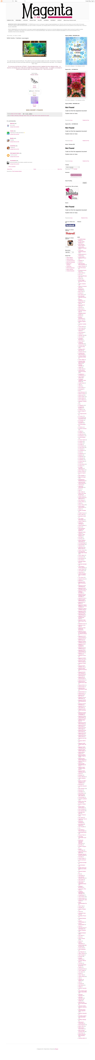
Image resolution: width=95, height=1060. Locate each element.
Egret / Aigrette (81, 475)
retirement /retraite (82, 871)
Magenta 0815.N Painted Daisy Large (82, 682)
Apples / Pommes (81, 266)
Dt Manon (80, 455)
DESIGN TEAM (33, 20)
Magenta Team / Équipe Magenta (81, 759)
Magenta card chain (82, 738)
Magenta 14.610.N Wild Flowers (82, 698)
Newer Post (9, 169)
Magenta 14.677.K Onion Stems (82, 707)
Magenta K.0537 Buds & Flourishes (82, 583)
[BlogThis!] (27, 114)
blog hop (80, 307)
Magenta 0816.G (81, 685)
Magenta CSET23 (82, 740)
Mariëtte (12, 138)
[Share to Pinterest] (31, 114)
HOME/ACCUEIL (10, 20)
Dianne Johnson (69, 269)
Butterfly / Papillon (82, 321)
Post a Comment (12, 166)
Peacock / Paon (81, 835)
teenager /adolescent (80, 959)
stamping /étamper (82, 932)
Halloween (80, 546)
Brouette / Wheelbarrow (81, 318)
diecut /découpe (81, 392)
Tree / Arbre (80, 971)
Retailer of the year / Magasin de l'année (82, 868)
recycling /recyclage (82, 862)
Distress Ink (80, 395)
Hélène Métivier (69, 257)
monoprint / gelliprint (82, 798)
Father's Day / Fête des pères (82, 494)
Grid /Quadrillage (81, 543)
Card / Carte (80, 328)
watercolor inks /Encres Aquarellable (82, 1003)
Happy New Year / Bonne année (82, 548)
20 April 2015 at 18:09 (14, 164)
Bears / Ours (80, 291)
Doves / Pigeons (81, 399)
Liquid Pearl (80, 572)
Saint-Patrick (80, 875)
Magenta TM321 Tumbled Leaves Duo (81, 768)
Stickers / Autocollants (80, 943)
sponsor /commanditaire (81, 921)
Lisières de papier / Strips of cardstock (82, 574)
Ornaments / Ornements (80, 822)
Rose (79, 873)
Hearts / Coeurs (81, 550)
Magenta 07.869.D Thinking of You (82, 642)
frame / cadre (81, 514)
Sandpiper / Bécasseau (80, 887)
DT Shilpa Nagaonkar (80, 468)
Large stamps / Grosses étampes (81, 567)
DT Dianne (80, 427)
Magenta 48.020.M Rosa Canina (82, 731)
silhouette (80, 907)
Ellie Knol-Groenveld (70, 262)
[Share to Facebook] (30, 114)
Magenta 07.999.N (82, 663)
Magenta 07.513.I (81, 623)
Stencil (79, 937)
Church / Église (81, 359)
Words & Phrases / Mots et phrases (82, 1035)
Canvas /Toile (81, 326)
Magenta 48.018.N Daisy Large (82, 728)
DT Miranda (80, 458)
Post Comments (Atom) (17, 171)
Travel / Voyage (81, 970)
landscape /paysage (82, 564)
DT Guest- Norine (81, 439)
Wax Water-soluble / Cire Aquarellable (82, 1016)
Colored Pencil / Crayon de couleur (82, 371)
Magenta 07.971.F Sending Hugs (82, 648)
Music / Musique (81, 809)
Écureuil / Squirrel (82, 472)
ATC (79, 274)
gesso (79, 526)
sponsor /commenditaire (81, 924)
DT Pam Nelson (81, 464)
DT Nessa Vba (81, 461)
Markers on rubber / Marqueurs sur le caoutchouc (82, 782)
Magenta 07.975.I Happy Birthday (81, 651)
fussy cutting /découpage (80, 519)
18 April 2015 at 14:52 (14, 149)
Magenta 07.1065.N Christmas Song (82, 609)
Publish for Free (86, 120)
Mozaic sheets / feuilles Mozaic (81, 807)
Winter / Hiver (81, 1026)
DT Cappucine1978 (82, 413)
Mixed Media (81, 793)
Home (35, 169)
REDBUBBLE (18, 20)
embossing (80, 484)
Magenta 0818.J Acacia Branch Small (82, 689)
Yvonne (11, 130)
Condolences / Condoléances (81, 375)
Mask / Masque (81, 788)
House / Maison (81, 555)
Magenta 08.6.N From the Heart (81, 678)
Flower (79, 503)
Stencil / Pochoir (37, 115)
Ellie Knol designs (82, 477)
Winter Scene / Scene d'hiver (81, 1028)
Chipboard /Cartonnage (80, 343)
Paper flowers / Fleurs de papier (81, 830)
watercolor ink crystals (45, 115)
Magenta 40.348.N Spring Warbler (82, 717)
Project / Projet (81, 858)
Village (79, 986)
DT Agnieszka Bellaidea (81, 407)
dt (78, 403)
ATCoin (79, 278)
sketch (79, 911)
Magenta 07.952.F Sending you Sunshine (82, 645)
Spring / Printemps (82, 930)
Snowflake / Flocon (82, 915)
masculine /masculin (82, 786)
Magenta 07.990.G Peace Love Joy (82, 659)
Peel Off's (80, 844)
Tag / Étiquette (81, 951)
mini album (80, 791)
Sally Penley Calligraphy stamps (82, 883)
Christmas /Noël (81, 346)
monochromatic (81, 797)
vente (79, 982)
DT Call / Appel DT (82, 411)
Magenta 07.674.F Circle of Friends (82, 637)
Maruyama (80, 784)
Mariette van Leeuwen (68, 264)
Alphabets (80, 260)
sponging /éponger (82, 918)
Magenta (80, 580)
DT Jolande (80, 449)
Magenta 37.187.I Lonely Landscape (82, 709)
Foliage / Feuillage (82, 510)
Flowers (80, 508)
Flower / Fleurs (26, 115)
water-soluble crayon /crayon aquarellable (82, 991)
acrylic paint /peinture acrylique (82, 251)
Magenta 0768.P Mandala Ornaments (82, 669)
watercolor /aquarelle (80, 995)
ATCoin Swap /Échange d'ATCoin (82, 281)
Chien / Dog (80, 341)
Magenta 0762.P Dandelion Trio (81, 666)
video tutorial (81, 985)
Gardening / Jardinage (80, 523)
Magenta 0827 (81, 693)
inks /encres (80, 556)
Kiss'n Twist (80, 559)
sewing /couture (81, 898)
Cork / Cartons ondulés (81, 377)
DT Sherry (80, 465)
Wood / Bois (80, 1033)
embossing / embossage (18, 115)
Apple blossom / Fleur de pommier (82, 264)
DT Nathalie (80, 459)
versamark (80, 983)
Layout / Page (81, 569)
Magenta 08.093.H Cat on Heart (82, 675)
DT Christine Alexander (80, 422)
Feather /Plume (81, 496)
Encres (79, 488)
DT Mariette (80, 456)
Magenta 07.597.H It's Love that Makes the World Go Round (82, 632)
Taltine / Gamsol (81, 953)
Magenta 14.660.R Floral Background (82, 701)
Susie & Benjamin (82, 949)
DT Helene (80, 441)
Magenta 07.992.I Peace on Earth (81, 661)
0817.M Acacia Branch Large (81, 245)
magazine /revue (81, 579)
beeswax (80, 293)
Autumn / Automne (82, 283)
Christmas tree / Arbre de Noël (81, 354)
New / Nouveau (81, 810)
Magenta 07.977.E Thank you (82, 653)
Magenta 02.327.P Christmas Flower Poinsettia (82, 595)
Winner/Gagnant (81, 1024)
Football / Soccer (81, 513)
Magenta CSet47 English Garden (81, 750)
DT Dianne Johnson (82, 428)
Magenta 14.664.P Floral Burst (82, 704)
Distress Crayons (81, 393)
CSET (79, 384)
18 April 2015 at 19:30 (14, 156)
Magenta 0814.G (81, 680)
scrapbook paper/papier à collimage (81, 892)
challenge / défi (81, 335)
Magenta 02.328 (81, 598)
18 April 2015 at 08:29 (14, 126)
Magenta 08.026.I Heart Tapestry (81, 673)
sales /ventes (81, 879)
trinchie (79, 973)
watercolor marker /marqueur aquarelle (82, 1006)
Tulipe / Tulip (81, 974)
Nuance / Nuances (82, 814)
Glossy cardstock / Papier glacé (82, 541)
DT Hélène (80, 442)
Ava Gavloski (13, 160)
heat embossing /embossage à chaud (82, 552)
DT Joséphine (81, 450)
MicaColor (80, 790)
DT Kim (79, 452)
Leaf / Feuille (32, 115)
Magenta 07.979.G (82, 655)
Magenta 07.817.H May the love (82, 639)
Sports (79, 926)
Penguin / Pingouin (82, 846)
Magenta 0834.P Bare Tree (81, 695)
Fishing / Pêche (81, 501)
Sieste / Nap (80, 906)
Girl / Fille (80, 537)
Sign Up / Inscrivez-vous (76, 174)
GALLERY (40, 20)
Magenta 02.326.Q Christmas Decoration (82, 592)
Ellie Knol (12, 123)
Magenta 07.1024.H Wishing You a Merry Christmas (82, 606)
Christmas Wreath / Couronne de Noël (82, 356)
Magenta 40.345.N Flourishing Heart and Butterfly (82, 713)
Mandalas (80, 775)
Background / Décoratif (81, 289)
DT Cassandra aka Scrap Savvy (82, 418)
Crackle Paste (81, 383)
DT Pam (80, 462)
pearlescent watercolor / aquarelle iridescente (80, 842)
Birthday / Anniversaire (80, 300)
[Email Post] (23, 113)
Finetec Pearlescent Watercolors (82, 498)
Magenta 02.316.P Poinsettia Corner (82, 589)
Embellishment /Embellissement (81, 480)
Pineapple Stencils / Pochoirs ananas (82, 855)
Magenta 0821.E (81, 691)
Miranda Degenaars (70, 267)
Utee (79, 978)
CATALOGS (25, 20)
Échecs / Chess (81, 471)
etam (79, 490)
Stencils (80, 941)
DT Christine (80, 420)
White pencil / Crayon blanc (81, 1023)
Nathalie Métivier (69, 259)
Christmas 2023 (81, 351)
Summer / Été (81, 947)
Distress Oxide (81, 396)
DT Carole (80, 416)
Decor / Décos (81, 387)
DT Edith (80, 431)
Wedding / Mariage (82, 1019)
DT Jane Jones (81, 447)
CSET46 (80, 386)
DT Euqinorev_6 (81, 435)
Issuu (71, 120)
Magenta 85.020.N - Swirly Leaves (82, 736)
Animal (79, 262)
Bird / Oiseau (81, 294)
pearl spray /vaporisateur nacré (82, 837)
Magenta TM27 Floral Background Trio (82, 764)
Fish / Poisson (81, 500)
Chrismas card (81, 345)
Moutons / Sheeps (82, 804)
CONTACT (59, 20)
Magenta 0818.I (81, 686)
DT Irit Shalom (81, 446)
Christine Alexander (70, 270)
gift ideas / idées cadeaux (81, 535)
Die (79, 390)
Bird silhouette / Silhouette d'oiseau (82, 297)
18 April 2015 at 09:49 (14, 134)
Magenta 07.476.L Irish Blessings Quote (82, 617)
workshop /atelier (81, 1038)
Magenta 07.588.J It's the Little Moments (82, 629)
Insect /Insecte (81, 558)
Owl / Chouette (81, 826)
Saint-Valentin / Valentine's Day (81, 877)
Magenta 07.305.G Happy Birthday (82, 612)
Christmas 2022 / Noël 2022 (81, 350)
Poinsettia (80, 856)
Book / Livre (80, 309)
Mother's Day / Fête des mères (82, 802)
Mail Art (79, 773)
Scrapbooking (81, 895)
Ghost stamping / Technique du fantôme (81, 529)
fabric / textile (81, 492)
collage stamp (81, 368)
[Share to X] (28, 114)
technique (80, 956)
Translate (75, 169)
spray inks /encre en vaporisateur (82, 928)
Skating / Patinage (82, 909)
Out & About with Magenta (81, 825)
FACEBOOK (46, 20)
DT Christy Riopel (82, 424)
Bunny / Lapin (81, 319)
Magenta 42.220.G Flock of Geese (82, 723)
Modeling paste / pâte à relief (81, 795)
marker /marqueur (82, 778)
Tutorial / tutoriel (81, 976)
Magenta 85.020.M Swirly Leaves (82, 734)
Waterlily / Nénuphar (82, 1013)
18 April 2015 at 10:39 (14, 141)
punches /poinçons (82, 859)
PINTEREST (53, 20)
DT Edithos (80, 432)
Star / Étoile (80, 935)
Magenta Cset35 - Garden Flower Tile (82, 744)
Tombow (80, 967)
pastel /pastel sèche (82, 832)
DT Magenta (80, 405)
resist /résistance (81, 865)
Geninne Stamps (81, 525)
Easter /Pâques (81, 469)
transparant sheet (81, 968)
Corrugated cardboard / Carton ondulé (82, 380)
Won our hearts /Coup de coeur (81, 1031)
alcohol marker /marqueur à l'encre (82, 257)
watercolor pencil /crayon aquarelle (81, 1010)
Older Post (60, 169)
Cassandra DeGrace (70, 260)
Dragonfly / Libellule (82, 401)
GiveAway (80, 538)
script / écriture (81, 896)
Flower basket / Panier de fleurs (81, 507)
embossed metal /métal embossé (81, 483)
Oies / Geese (81, 817)
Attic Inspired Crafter (14, 153)
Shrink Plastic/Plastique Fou (82, 903)
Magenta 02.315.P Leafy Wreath (82, 586)
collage (79, 367)
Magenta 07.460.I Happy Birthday (81, 614)
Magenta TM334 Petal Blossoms (81, 772)
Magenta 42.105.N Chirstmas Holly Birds (82, 720)
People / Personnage (80, 850)
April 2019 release (82, 267)
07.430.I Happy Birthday (81, 242)
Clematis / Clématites (80, 365)
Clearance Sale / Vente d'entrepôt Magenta (81, 362)
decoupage (80, 389)
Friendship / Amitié (82, 516)
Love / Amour (81, 577)
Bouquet (80, 315)
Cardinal (80, 333)
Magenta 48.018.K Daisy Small (82, 726)
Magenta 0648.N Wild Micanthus (81, 600)
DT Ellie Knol (81, 434)
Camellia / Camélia (82, 324)
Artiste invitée (81, 272)
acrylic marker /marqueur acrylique (82, 247)
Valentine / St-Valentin (81, 980)
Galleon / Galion (81, 521)
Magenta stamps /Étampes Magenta (82, 755)
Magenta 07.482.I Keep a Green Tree (82, 621)
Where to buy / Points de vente (70, 20)
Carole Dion (12, 145)
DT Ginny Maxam (81, 437)
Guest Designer (81, 544)
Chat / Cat (80, 336)
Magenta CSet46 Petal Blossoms (81, 748)
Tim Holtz (80, 963)
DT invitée (80, 444)
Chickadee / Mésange (80, 339)
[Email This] (26, 114)
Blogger (56, 1049)
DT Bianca (12, 115)
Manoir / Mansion (81, 776)
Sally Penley (80, 881)
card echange (81, 332)
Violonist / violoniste (82, 988)
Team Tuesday (81, 955)
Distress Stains (81, 398)
